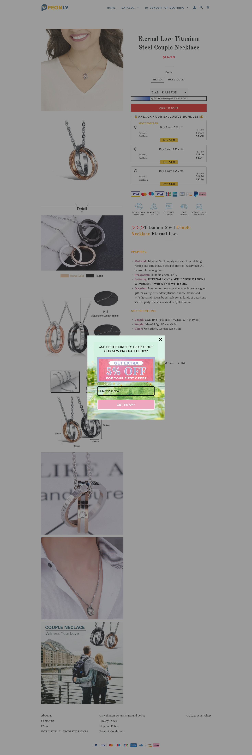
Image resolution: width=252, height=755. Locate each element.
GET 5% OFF (126, 404)
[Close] (160, 339)
